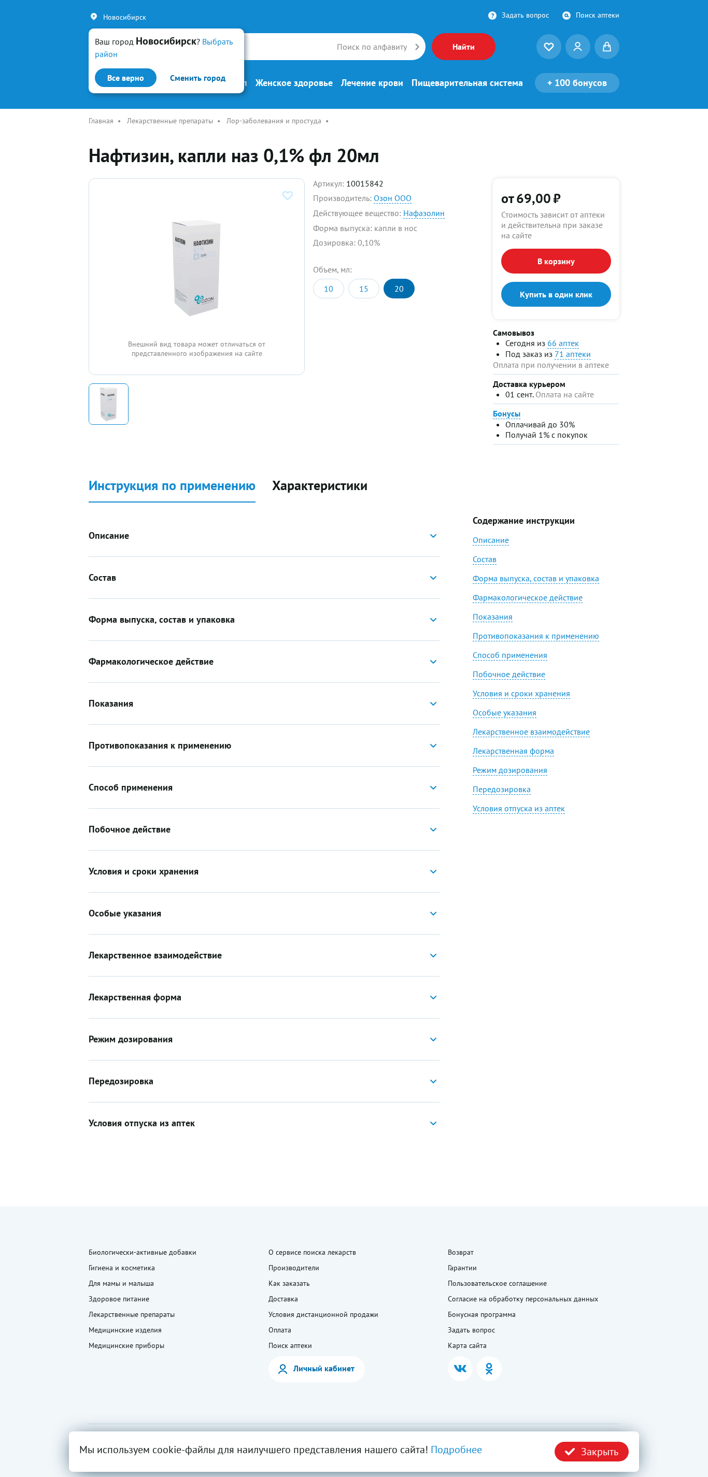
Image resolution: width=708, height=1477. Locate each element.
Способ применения (510, 655)
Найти (463, 46)
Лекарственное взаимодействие (531, 731)
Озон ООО (393, 198)
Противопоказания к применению (536, 635)
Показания (493, 616)
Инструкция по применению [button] (172, 486)
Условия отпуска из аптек (519, 808)
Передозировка (502, 789)
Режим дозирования (510, 770)
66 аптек (563, 343)
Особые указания (504, 712)
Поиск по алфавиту (372, 46)
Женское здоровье (294, 83)
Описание (491, 540)
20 (399, 288)
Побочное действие (509, 674)
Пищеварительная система (467, 83)
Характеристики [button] (319, 486)
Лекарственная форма (513, 750)
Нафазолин (424, 213)
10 (328, 288)
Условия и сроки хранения (521, 693)
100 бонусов (577, 83)
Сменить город (197, 78)
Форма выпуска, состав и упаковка (536, 578)
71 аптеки (573, 354)
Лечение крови (372, 83)
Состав (485, 559)
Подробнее (456, 1449)
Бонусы (506, 413)
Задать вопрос (525, 15)
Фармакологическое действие (528, 597)
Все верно (125, 78)
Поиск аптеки (597, 15)
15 (364, 288)
